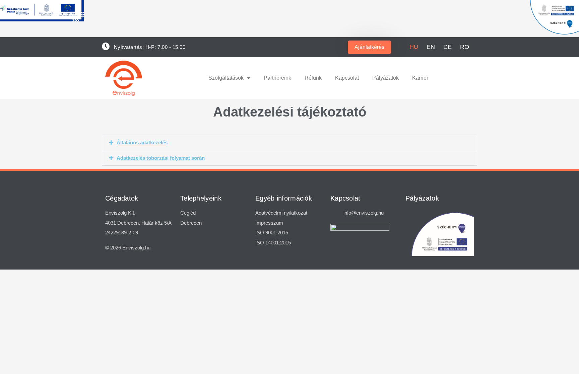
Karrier (420, 78)
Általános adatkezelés (142, 142)
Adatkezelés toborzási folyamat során (161, 158)
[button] (289, 142)
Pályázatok (385, 78)
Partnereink (277, 78)
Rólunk (313, 78)
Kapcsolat (347, 78)
